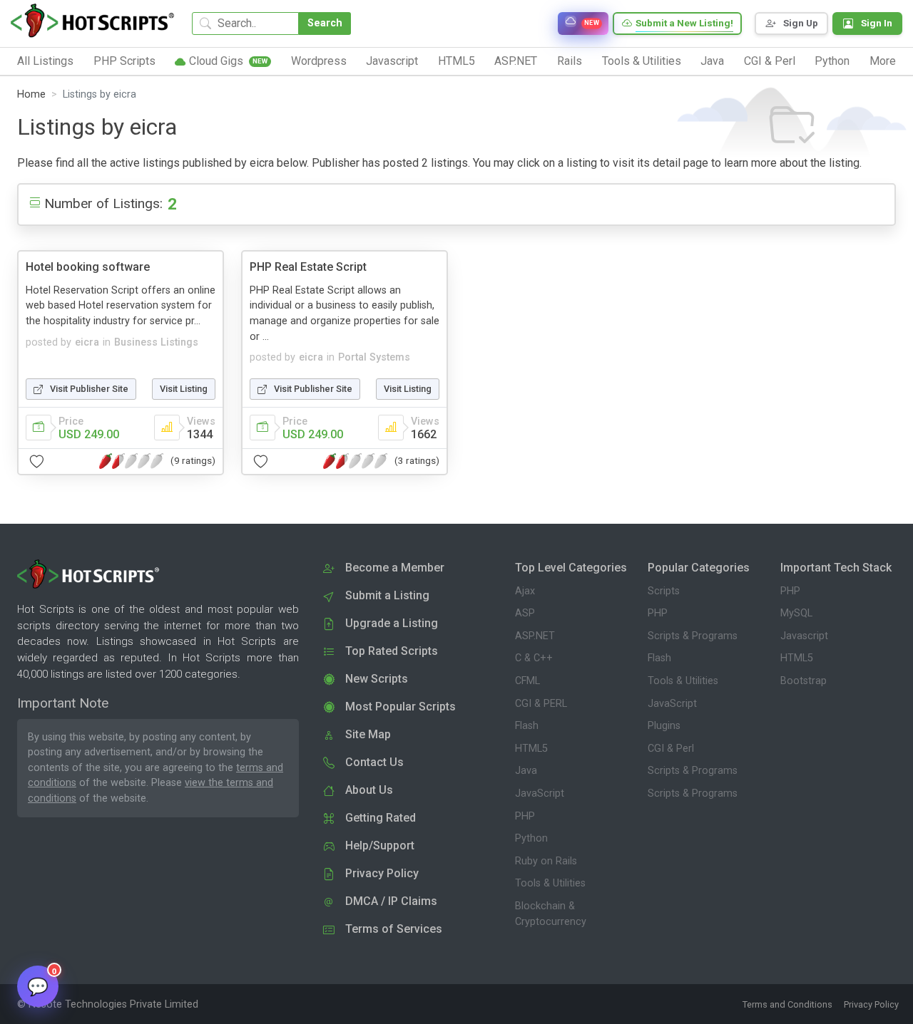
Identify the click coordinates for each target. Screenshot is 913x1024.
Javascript (804, 636)
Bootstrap (803, 681)
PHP (525, 816)
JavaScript (539, 793)
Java (526, 771)
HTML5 (531, 749)
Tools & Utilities (550, 883)
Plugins (664, 726)
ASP (525, 613)
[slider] (131, 461)
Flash (527, 726)
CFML (527, 681)
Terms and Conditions (787, 1004)
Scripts (664, 591)
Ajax (525, 591)
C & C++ (534, 658)
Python (531, 838)
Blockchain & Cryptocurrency (550, 914)
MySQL (796, 613)
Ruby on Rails (546, 861)
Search (324, 23)
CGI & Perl (671, 749)
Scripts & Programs (693, 636)
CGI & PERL (541, 704)
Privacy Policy (871, 1004)
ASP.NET (535, 636)
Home (31, 94)
